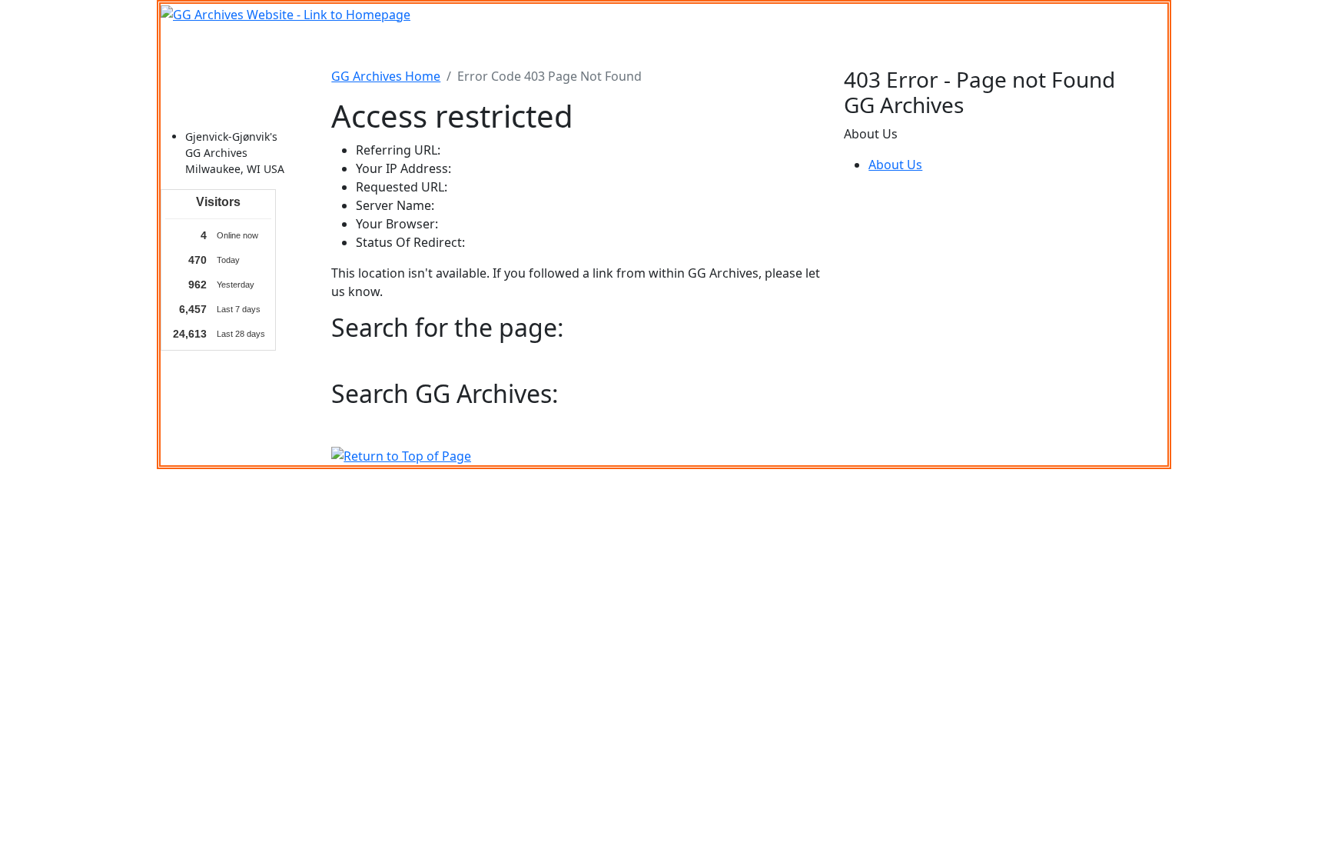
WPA (775, 45)
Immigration (386, 45)
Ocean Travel (473, 45)
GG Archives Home (385, 76)
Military (545, 45)
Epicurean (608, 45)
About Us (895, 164)
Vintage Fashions (699, 45)
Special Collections (924, 45)
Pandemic (829, 45)
